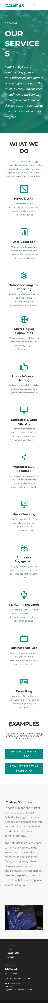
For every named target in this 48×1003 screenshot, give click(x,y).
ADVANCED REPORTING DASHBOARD (24, 768)
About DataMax (13, 953)
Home (9, 949)
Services (10, 957)
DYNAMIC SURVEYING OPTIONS (24, 754)
